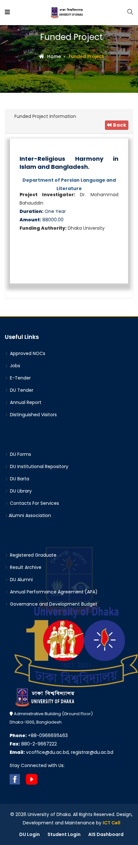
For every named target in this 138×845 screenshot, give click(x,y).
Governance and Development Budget (53, 604)
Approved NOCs (27, 353)
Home (53, 56)
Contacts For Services (34, 503)
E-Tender (20, 378)
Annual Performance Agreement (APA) (53, 592)
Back (119, 125)
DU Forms (20, 454)
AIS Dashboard (106, 834)
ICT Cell (111, 823)
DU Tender (21, 390)
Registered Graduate (32, 555)
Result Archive (25, 567)
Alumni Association (30, 515)
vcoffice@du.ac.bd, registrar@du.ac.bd (61, 752)
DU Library (20, 491)
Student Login (64, 834)
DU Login (29, 834)
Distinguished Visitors (33, 414)
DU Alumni (21, 579)
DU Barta (19, 478)
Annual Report (25, 402)
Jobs (14, 365)
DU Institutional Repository (38, 466)
